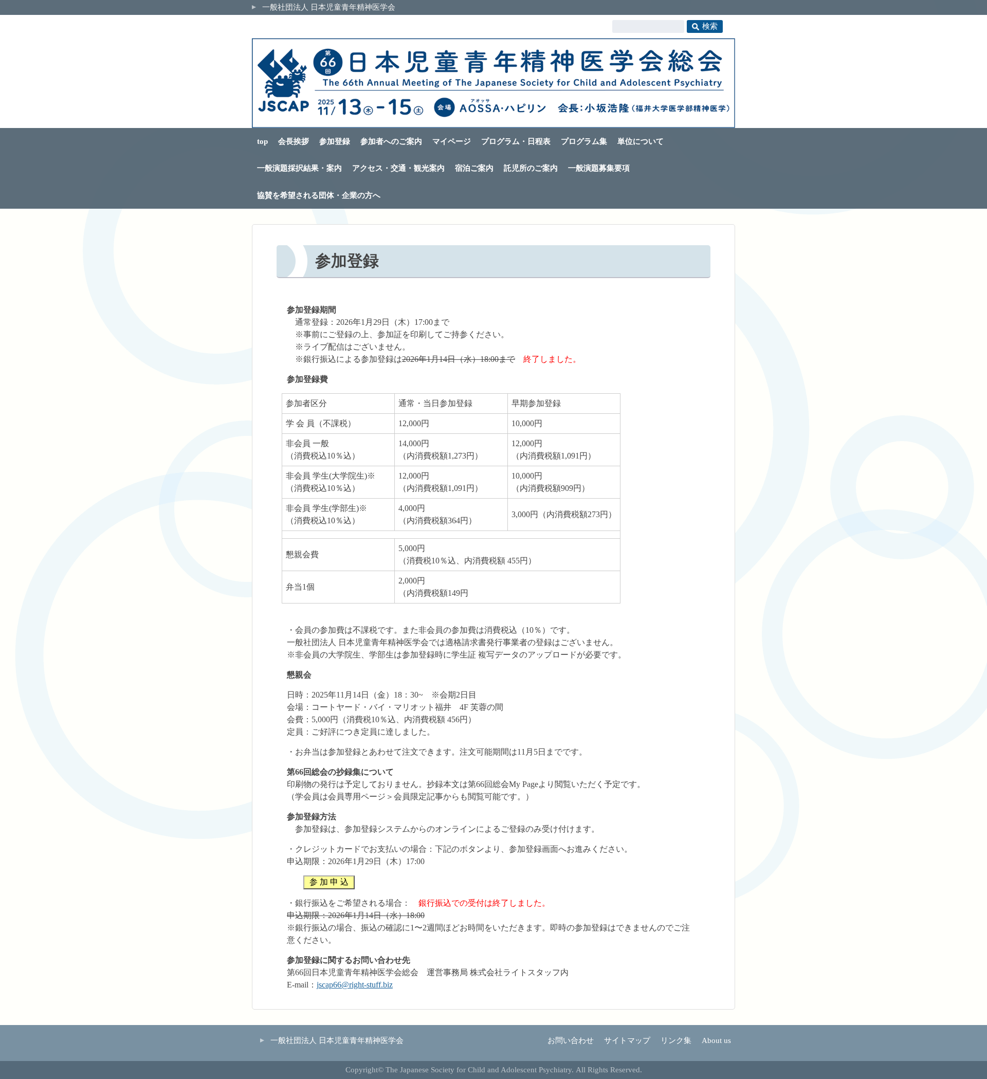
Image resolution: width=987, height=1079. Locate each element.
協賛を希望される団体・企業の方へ (318, 195)
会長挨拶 (293, 141)
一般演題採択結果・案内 (299, 168)
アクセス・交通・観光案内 (398, 168)
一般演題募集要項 (599, 168)
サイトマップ (627, 1040)
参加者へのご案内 (391, 141)
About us (716, 1040)
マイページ (451, 141)
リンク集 (676, 1040)
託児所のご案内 (531, 168)
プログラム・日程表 (516, 141)
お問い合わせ (570, 1040)
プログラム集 (584, 141)
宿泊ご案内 (474, 168)
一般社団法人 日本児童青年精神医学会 (328, 7)
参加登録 (334, 141)
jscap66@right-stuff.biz (355, 984)
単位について (640, 141)
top (262, 141)
